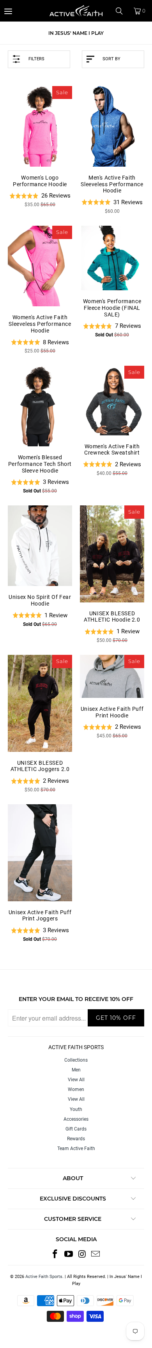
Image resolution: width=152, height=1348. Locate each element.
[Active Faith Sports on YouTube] (69, 1254)
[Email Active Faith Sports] (96, 1254)
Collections (76, 1060)
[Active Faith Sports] (76, 11)
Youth (76, 1109)
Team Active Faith (76, 1148)
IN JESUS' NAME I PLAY (76, 33)
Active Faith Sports (43, 1276)
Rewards (76, 1138)
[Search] (122, 10)
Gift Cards (76, 1129)
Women (76, 1089)
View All (76, 1079)
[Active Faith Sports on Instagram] (82, 1254)
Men (76, 1070)
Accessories (76, 1119)
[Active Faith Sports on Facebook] (55, 1254)
